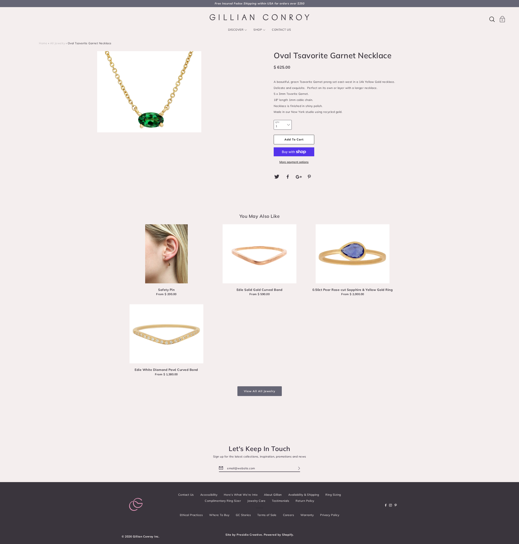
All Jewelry (57, 43)
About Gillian (273, 495)
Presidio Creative (249, 534)
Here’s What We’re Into (240, 495)
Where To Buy (219, 515)
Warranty (307, 515)
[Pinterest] (310, 177)
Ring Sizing (333, 495)
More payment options (294, 162)
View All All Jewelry (259, 391)
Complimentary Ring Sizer (223, 501)
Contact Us (186, 495)
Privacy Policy (329, 515)
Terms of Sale (267, 515)
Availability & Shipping (303, 495)
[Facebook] (288, 177)
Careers (288, 515)
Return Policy (305, 501)
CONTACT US (281, 29)
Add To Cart (293, 139)
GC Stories (243, 515)
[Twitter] (277, 177)
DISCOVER (235, 29)
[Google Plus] (299, 177)
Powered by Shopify (278, 534)
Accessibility (209, 495)
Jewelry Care (256, 501)
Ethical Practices (191, 515)
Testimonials (280, 501)
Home (43, 43)
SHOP (257, 29)
